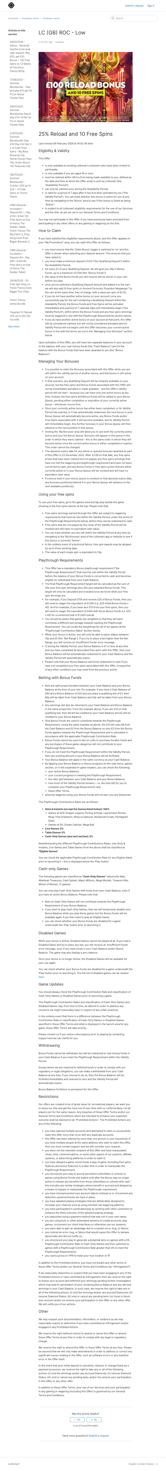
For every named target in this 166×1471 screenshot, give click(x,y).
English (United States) (142, 1463)
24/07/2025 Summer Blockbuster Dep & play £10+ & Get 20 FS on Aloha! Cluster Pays (20, 115)
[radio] (77, 1419)
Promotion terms (30, 18)
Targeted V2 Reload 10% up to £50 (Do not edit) (21, 316)
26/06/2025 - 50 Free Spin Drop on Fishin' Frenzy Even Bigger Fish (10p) (21, 286)
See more (13, 326)
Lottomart (13, 18)
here (41, 977)
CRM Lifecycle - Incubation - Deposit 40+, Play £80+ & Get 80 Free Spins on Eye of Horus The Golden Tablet (20, 261)
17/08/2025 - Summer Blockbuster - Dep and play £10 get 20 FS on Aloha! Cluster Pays (21, 89)
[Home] (11, 7)
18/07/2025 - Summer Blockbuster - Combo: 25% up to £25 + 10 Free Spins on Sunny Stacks (20, 185)
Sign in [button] (150, 5)
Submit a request (134, 5)
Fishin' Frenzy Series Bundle (17, 301)
